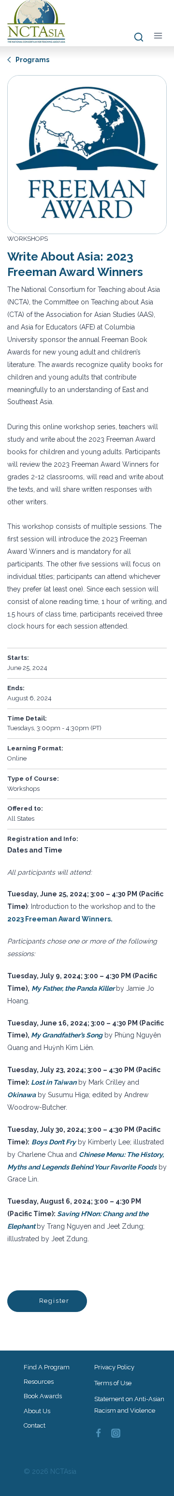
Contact (34, 1425)
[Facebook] (98, 1433)
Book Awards (43, 1396)
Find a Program (47, 1367)
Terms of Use (112, 1383)
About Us (37, 1411)
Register (53, 1300)
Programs (31, 60)
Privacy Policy (114, 1367)
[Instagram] (116, 1433)
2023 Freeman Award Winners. (60, 919)
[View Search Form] (134, 37)
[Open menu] (158, 35)
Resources (39, 1381)
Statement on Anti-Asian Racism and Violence (129, 1404)
